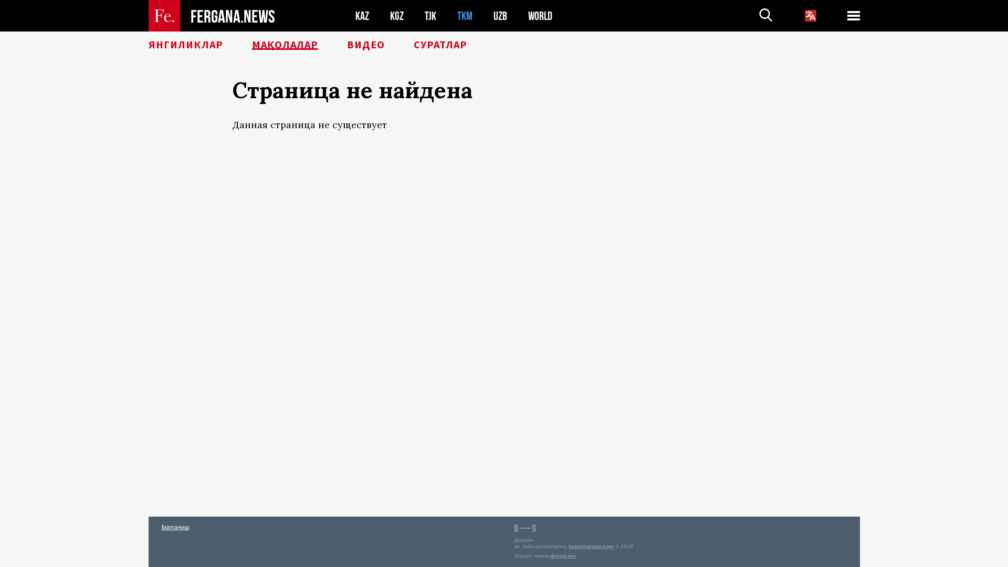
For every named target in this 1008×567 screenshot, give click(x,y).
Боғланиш (176, 527)
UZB (500, 16)
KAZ (362, 16)
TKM (464, 16)
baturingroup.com (591, 546)
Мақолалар (285, 44)
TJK (430, 16)
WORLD (540, 16)
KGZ (397, 16)
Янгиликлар (186, 44)
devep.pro (563, 556)
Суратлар (440, 44)
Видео (366, 44)
